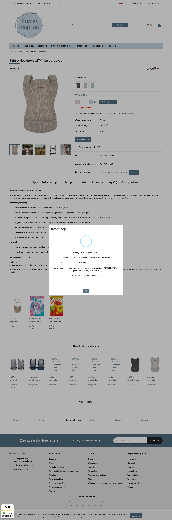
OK (86, 291)
